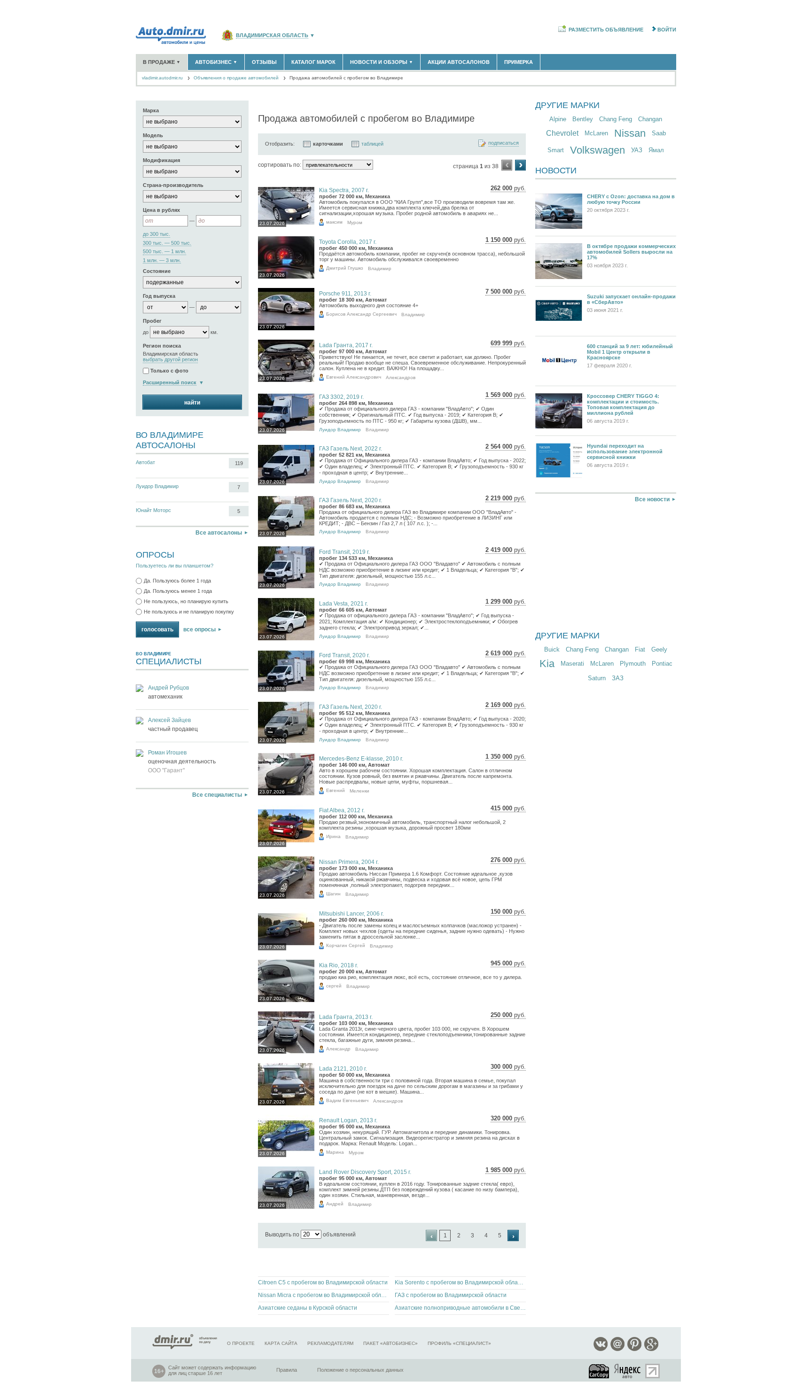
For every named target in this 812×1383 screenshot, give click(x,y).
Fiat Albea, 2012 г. (342, 810)
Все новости (652, 499)
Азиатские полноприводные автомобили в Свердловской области (460, 1308)
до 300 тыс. (156, 234)
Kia (546, 663)
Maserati (572, 663)
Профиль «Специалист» (459, 1343)
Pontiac (662, 663)
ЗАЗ (618, 678)
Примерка (518, 62)
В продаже (161, 62)
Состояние (157, 271)
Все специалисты (217, 795)
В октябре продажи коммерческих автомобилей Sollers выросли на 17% (631, 251)
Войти (666, 29)
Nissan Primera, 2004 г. (349, 862)
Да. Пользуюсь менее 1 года (178, 591)
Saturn (597, 678)
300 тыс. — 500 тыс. (167, 243)
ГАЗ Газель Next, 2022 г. (350, 448)
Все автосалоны (218, 532)
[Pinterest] (634, 1349)
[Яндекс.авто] (627, 1371)
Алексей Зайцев (169, 720)
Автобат (145, 462)
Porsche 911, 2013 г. (345, 293)
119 (239, 463)
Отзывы (264, 62)
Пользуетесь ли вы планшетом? (174, 565)
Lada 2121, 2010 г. (343, 1068)
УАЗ (636, 150)
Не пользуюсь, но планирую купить (186, 601)
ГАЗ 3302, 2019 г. (341, 397)
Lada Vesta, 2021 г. (343, 603)
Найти (192, 402)
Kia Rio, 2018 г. (338, 965)
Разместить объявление (606, 29)
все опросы (199, 629)
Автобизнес (216, 62)
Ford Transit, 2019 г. (344, 552)
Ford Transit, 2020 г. (344, 655)
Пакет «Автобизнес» (390, 1343)
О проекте (241, 1343)
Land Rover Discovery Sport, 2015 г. (365, 1172)
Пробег (152, 321)
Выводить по (282, 1234)
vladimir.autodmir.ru (162, 77)
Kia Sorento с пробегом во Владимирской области (460, 1282)
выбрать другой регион (170, 359)
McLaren (596, 133)
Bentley (582, 119)
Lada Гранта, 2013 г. (346, 1017)
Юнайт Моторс (153, 510)
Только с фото (169, 370)
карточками (328, 144)
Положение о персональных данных (360, 1370)
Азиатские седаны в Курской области (307, 1308)
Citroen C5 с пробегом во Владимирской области (323, 1282)
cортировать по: (279, 165)
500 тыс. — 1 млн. (164, 251)
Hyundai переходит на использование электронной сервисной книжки (625, 451)
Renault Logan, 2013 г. (348, 1120)
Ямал (656, 150)
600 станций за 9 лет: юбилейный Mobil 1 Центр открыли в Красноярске (630, 351)
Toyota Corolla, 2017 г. (347, 242)
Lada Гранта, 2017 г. (346, 345)
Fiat (640, 649)
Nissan (630, 133)
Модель (153, 135)
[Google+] (651, 1349)
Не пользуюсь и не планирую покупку (189, 611)
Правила (286, 1370)
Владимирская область (272, 35)
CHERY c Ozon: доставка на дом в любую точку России (631, 199)
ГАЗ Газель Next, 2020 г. (350, 500)
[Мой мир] (617, 1349)
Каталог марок (313, 62)
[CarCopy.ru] (599, 1371)
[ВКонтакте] (600, 1349)
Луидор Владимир (157, 486)
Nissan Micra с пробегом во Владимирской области (323, 1295)
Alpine (557, 119)
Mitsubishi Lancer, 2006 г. (351, 913)
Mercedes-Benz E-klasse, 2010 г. (361, 758)
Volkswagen (597, 150)
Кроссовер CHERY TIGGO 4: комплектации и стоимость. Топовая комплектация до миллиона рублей (623, 404)
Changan (650, 119)
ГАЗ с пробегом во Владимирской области (451, 1295)
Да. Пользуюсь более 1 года (177, 580)
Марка (151, 110)
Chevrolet (562, 133)
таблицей (372, 144)
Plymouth (633, 663)
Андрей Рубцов (168, 687)
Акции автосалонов (459, 62)
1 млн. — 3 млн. (162, 260)
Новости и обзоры (381, 62)
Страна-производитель (173, 185)
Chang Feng (615, 119)
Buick (552, 649)
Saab (659, 133)
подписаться (503, 143)
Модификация (161, 160)
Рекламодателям (330, 1343)
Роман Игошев (167, 752)
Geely (659, 649)
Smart (555, 150)
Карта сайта (281, 1343)
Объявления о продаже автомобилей (236, 77)
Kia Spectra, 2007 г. (344, 190)
